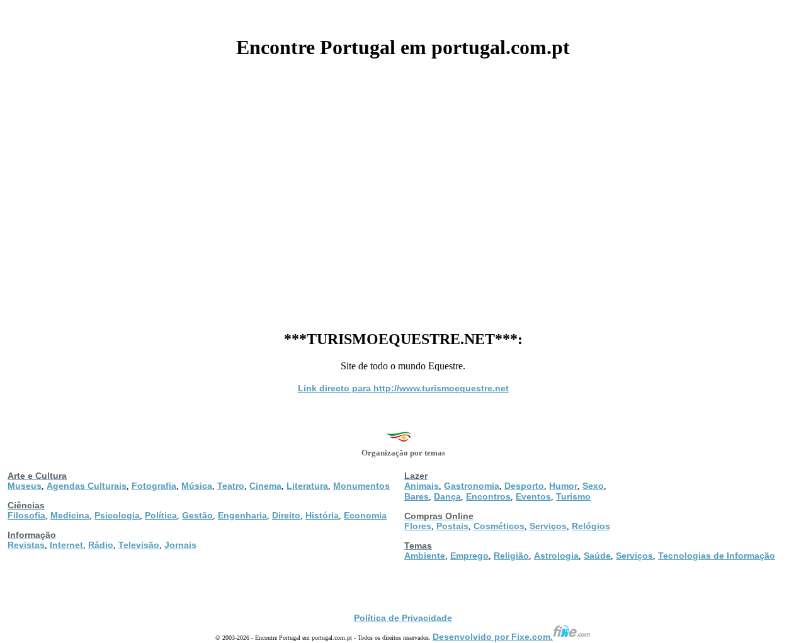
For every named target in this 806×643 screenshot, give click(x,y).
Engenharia (242, 515)
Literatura (307, 486)
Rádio (100, 545)
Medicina (69, 515)
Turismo (573, 496)
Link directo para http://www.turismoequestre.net (403, 388)
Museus (25, 486)
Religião (511, 556)
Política (161, 515)
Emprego (469, 556)
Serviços (548, 526)
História (322, 515)
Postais (452, 526)
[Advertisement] (403, 190)
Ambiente (424, 556)
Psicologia (117, 515)
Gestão (197, 515)
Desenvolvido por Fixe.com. (493, 637)
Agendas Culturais (87, 486)
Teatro (230, 486)
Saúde (597, 556)
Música (196, 486)
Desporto (524, 486)
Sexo (593, 486)
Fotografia (154, 486)
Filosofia (26, 515)
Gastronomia (471, 486)
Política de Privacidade (403, 618)
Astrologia (556, 556)
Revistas (26, 545)
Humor (563, 486)
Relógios (591, 526)
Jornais (180, 545)
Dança (447, 496)
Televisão (138, 545)
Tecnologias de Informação (716, 556)
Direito (286, 515)
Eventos (533, 496)
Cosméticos (499, 526)
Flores (417, 526)
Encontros (488, 496)
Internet (66, 545)
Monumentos (361, 486)
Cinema (265, 486)
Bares (416, 496)
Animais (421, 486)
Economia (365, 515)
